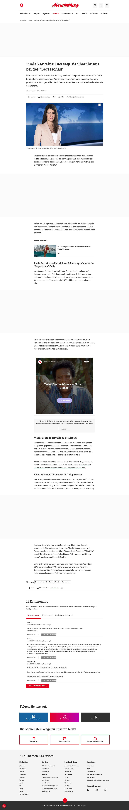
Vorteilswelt (45, 783)
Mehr (103, 13)
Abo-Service (68, 774)
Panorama (66, 13)
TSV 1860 (22, 777)
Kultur (93, 13)
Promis (56, 13)
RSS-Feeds (45, 774)
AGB (88, 769)
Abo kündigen (91, 777)
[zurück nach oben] (65, 801)
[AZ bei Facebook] (88, 789)
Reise (21, 791)
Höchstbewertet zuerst (64, 615)
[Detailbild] (99, 105)
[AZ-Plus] (21, 5)
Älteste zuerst (47, 615)
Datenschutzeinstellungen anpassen (98, 780)
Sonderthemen (68, 791)
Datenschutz (91, 771)
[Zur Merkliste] (101, 5)
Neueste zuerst (33, 615)
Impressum (90, 766)
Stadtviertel (23, 769)
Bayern (37, 13)
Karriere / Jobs (68, 769)
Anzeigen (64, 429)
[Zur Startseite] (65, 8)
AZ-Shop (67, 786)
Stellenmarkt (46, 791)
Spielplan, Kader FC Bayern (50, 786)
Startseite (23, 20)
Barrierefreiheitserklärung (95, 774)
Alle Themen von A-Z (48, 766)
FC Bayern (22, 774)
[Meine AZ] (107, 5)
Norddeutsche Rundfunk (47, 162)
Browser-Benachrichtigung (50, 777)
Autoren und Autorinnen (71, 766)
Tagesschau (71, 159)
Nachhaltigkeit (23, 794)
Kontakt (66, 780)
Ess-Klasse (45, 780)
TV (77, 13)
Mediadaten (68, 783)
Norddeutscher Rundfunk (43, 582)
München (24, 13)
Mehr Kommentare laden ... (38, 686)
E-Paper (66, 777)
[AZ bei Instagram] (96, 789)
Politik (84, 13)
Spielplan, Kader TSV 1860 (50, 788)
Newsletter (45, 769)
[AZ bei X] (105, 789)
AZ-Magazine (68, 788)
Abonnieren (67, 771)
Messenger (45, 771)
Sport (45, 13)
